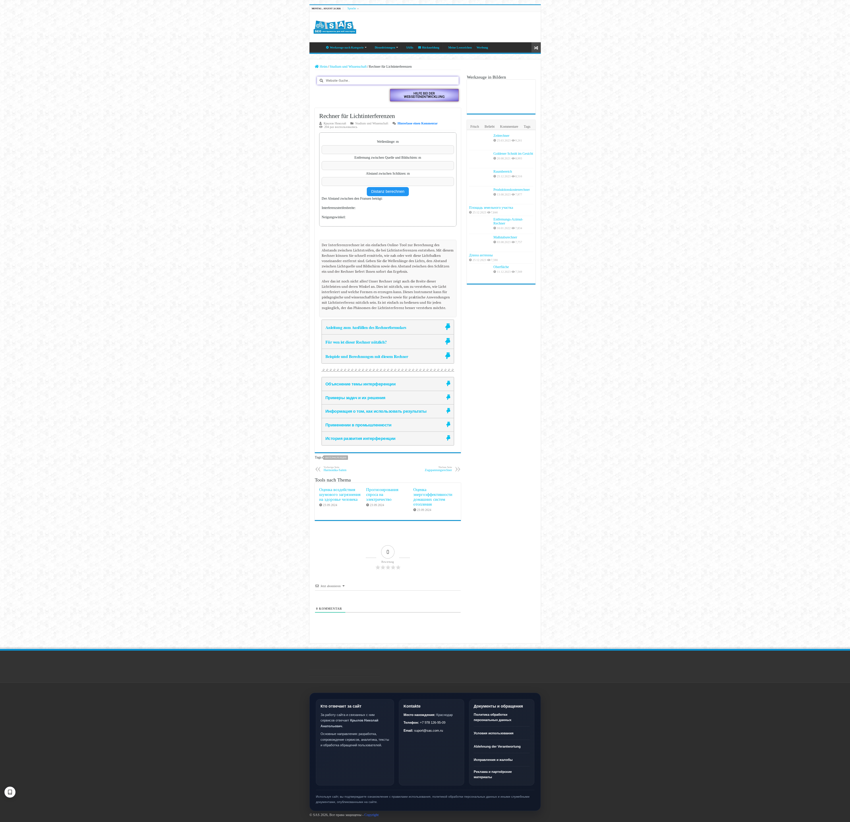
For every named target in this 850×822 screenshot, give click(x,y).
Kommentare (509, 126)
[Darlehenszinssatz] (479, 104)
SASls (409, 47)
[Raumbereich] (480, 177)
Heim (317, 47)
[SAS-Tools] (335, 26)
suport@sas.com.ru (428, 730)
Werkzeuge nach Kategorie (347, 47)
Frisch (474, 126)
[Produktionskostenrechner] (480, 195)
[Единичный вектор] (501, 89)
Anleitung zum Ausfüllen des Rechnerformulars (365, 327)
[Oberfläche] (480, 272)
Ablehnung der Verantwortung (497, 746)
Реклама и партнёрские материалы (493, 774)
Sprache (352, 8)
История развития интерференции (360, 438)
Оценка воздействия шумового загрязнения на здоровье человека (340, 494)
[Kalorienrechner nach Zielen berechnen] (479, 89)
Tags (527, 126)
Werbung (482, 47)
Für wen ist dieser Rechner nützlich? (356, 342)
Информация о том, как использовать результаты (376, 411)
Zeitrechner (501, 135)
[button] (424, 95)
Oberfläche (501, 267)
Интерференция (335, 457)
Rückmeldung (430, 47)
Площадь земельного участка (491, 207)
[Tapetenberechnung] (522, 89)
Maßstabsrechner (505, 237)
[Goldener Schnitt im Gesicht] (480, 159)
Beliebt (490, 126)
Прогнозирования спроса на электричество (382, 494)
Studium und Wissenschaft (348, 66)
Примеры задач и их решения (355, 397)
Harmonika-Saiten (335, 469)
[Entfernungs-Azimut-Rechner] (480, 224)
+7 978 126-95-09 (432, 722)
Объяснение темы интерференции (360, 384)
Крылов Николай (335, 123)
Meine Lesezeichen (460, 47)
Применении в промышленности (358, 425)
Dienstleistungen (385, 47)
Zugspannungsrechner (438, 469)
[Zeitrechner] (480, 141)
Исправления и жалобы (493, 760)
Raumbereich (502, 171)
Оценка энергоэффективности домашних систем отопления (432, 497)
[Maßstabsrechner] (480, 242)
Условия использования (494, 733)
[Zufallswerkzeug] (536, 47)
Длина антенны (481, 255)
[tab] (388, 327)
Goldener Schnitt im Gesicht (513, 153)
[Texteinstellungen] (9, 792)
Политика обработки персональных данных (492, 717)
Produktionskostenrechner (511, 189)
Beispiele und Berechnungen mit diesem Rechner (366, 356)
